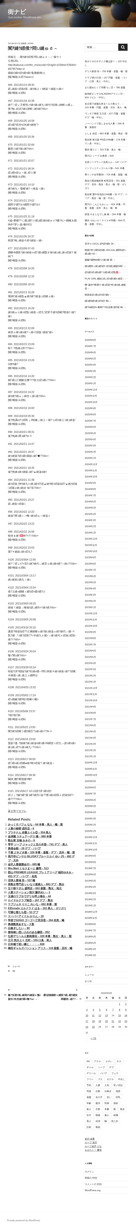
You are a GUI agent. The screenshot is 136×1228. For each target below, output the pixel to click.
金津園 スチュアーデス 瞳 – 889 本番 (30, 836)
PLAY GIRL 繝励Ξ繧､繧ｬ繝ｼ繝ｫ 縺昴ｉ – (106, 278)
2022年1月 (90, 681)
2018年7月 (90, 930)
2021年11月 (91, 694)
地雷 (118, 1091)
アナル (97, 1061)
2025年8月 (90, 414)
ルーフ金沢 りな (93, 1146)
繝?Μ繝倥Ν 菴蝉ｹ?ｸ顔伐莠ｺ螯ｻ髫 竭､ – (105, 307)
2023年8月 (90, 563)
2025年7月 (90, 420)
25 (93, 1027)
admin (31, 43)
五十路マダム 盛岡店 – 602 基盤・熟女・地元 (35, 888)
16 (126, 1015)
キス (119, 1061)
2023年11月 (91, 545)
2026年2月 (90, 377)
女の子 (99, 1097)
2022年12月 (91, 613)
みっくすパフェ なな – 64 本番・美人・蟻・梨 (35, 824)
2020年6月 (90, 800)
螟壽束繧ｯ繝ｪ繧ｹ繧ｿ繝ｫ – (98, 294)
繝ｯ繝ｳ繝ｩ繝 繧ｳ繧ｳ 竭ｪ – (98, 301)
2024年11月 (91, 470)
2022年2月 (90, 675)
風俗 (98, 1127)
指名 (115, 1103)
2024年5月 (90, 507)
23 (126, 1021)
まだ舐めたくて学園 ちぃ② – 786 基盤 (105, 87)
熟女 (122, 1109)
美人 (89, 1121)
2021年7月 (90, 719)
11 (93, 1015)
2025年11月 (91, 395)
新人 (89, 1109)
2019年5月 (90, 880)
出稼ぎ (107, 1091)
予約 (89, 1085)
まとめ (88, 981)
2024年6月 (90, 501)
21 (113, 1021)
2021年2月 (90, 750)
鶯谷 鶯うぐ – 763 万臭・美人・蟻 (103, 149)
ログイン (89, 1171)
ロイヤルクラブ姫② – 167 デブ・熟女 (30, 900)
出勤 (98, 1091)
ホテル (110, 1079)
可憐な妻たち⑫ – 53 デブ (23, 912)
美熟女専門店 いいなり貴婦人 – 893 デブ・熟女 (36, 884)
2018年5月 (90, 943)
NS (14, 971)
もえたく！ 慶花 (93, 1150)
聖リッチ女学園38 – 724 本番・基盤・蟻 (106, 174)
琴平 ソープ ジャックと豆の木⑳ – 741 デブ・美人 (38, 844)
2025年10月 (91, 402)
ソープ (101, 1067)
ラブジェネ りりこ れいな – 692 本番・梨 (32, 904)
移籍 (98, 1115)
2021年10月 (91, 700)
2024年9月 (90, 483)
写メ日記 (118, 1085)
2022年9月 (90, 632)
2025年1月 (90, 458)
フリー (90, 1079)
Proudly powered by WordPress (23, 1220)
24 (87, 1027)
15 (119, 1015)
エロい (108, 1061)
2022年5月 (90, 657)
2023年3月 (90, 594)
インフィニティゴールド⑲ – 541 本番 (105, 168)
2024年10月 (91, 476)
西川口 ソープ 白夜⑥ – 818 (99, 155)
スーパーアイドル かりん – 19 (26, 916)
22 (119, 1021)
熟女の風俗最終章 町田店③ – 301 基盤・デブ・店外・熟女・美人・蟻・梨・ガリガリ (106, 184)
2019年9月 (90, 855)
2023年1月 (90, 607)
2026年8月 (90, 340)
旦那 (98, 1109)
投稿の (91, 1177)
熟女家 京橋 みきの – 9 (21, 840)
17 (87, 1021)
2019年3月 (90, 893)
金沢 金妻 (90, 1138)
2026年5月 (90, 358)
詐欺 (89, 1127)
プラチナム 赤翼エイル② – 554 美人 (29, 832)
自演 (98, 1121)
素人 (106, 1115)
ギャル (90, 1067)
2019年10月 (91, 849)
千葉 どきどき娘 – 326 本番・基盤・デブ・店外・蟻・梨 (41, 852)
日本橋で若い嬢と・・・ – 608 (26, 944)
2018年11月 (91, 918)
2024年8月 (90, 489)
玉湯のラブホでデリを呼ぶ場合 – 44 (29, 896)
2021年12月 (91, 688)
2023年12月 (91, 538)
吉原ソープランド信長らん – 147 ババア (106, 162)
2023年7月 (90, 570)
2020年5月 (90, 806)
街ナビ (17, 11)
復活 (98, 1103)
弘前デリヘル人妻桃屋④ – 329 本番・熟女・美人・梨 (40, 936)
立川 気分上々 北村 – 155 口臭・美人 (30, 940)
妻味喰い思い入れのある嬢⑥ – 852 (29, 932)
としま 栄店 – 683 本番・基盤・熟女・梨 (106, 133)
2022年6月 (90, 650)
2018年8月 (90, 924)
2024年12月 (91, 464)
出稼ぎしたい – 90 (19, 928)
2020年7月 (90, 793)
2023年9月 (90, 557)
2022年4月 (90, 663)
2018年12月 (91, 911)
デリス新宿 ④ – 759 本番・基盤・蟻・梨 (106, 71)
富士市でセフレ (17, 811)
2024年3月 (90, 520)
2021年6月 (90, 725)
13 (106, 1015)
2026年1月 (90, 383)
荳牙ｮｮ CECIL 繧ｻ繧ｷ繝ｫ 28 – (100, 243)
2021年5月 (90, 731)
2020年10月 (91, 775)
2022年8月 (90, 638)
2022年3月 (90, 669)
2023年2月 (90, 601)
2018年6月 (90, 936)
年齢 (89, 1103)
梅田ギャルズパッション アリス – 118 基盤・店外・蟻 (40, 948)
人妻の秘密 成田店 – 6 (21, 828)
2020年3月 (90, 818)
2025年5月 (90, 433)
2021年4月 (90, 737)
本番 (106, 1109)
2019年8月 (90, 862)
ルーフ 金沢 (91, 1142)
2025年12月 (91, 389)
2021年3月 (90, 744)
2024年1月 (90, 532)
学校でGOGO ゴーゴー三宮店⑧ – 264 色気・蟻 (36, 920)
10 (87, 1015)
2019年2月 (90, 899)
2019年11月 (91, 843)
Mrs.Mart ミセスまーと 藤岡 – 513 (28, 868)
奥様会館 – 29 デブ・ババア (24, 848)
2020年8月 (90, 787)
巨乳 (118, 1097)
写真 (89, 1091)
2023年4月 (90, 588)
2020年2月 (90, 824)
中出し (121, 1079)
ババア (103, 1073)
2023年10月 (91, 551)
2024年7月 (90, 495)
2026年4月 (90, 364)
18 (93, 1021)
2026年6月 (90, 352)
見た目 (114, 1121)
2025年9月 (90, 408)
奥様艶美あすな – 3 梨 (21, 924)
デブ (111, 1067)
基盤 (89, 1097)
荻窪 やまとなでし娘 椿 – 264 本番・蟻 (105, 214)
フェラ (114, 1073)
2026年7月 (90, 346)
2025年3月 (90, 445)
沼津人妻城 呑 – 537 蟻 (21, 880)
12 (100, 1015)
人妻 (98, 1085)
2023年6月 (90, 576)
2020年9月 (90, 781)
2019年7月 (90, 868)
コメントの (93, 1184)
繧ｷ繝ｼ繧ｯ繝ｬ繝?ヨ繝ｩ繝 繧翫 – (102, 272)
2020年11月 (91, 769)
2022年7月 (90, 644)
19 (100, 1021)
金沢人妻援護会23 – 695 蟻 (24, 864)
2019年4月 (90, 887)
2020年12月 (91, 762)
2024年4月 (90, 514)
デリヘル (91, 1073)
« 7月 (93, 1038)
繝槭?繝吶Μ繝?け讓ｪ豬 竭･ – (100, 260)
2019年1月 (90, 905)
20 (106, 1021)
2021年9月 (90, 706)
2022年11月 (91, 619)
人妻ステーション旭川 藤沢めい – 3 (29, 892)
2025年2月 (90, 452)
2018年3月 (90, 955)
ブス (100, 1079)
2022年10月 (91, 626)
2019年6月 (90, 874)
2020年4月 (90, 812)
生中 (89, 1115)
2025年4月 (90, 439)
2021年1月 (90, 756)
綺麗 (115, 1115)
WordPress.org (93, 1190)
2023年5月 (90, 582)
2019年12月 (91, 837)
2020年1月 (90, 831)
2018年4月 (90, 949)
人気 (106, 1085)
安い (109, 1097)
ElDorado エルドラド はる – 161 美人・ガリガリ (37, 908)
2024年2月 (90, 526)
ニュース (16, 966)
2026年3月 (90, 371)
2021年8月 (90, 712)
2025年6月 (90, 427)
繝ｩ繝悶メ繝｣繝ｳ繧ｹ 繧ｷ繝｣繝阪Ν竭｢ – (105, 266)
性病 (106, 1103)
